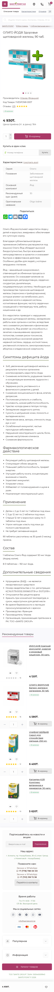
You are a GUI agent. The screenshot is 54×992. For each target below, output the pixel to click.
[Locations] (34, 4)
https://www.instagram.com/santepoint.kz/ (13, 914)
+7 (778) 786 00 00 (28, 871)
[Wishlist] (17, 673)
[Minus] (10, 138)
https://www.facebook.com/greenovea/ (20, 914)
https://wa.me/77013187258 (33, 914)
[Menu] (5, 4)
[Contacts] (42, 4)
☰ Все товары (22, 26)
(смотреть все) (30, 162)
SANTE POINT (8, 26)
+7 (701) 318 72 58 (28, 877)
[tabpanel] (27, 64)
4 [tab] (30, 93)
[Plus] (10, 134)
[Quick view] (10, 673)
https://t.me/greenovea (26, 914)
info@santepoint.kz (27, 921)
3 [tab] (28, 93)
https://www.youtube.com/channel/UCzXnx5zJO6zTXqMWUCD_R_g (40, 914)
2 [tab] (25, 93)
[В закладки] (46, 987)
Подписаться (40, 844)
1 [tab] (23, 93)
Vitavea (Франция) (29, 98)
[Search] (5, 20)
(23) (14, 106)
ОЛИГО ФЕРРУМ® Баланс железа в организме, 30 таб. (39, 688)
